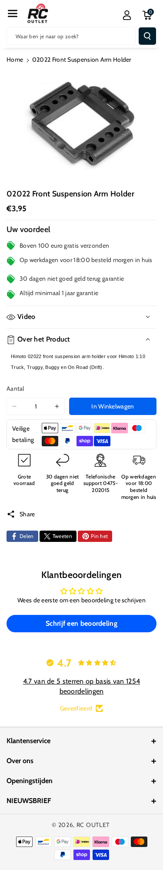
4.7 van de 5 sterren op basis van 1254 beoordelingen (81, 686)
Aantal (15, 388)
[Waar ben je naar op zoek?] (147, 36)
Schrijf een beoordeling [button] (81, 623)
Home (15, 59)
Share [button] (27, 514)
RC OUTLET (93, 825)
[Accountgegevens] (126, 15)
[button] (12, 13)
